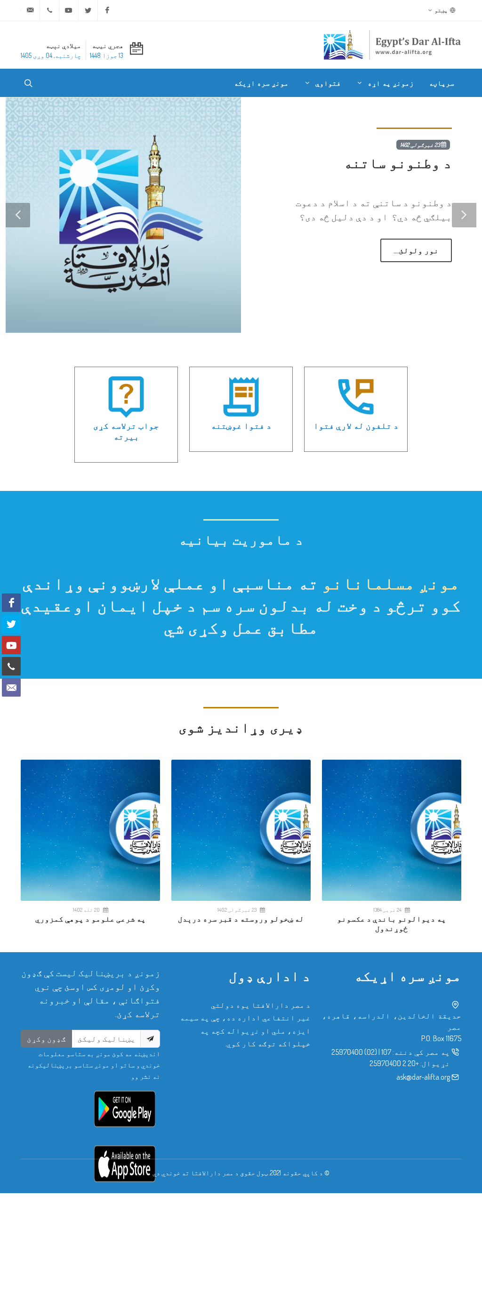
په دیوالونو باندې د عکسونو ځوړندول (391, 923)
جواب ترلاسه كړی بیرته (126, 430)
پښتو (441, 10)
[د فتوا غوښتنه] (241, 396)
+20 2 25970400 (394, 1063)
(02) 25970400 (354, 1052)
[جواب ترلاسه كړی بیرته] (126, 396)
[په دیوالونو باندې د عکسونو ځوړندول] (391, 830)
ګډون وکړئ (46, 1038)
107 (386, 1052)
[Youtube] (68, 10)
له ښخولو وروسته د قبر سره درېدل (241, 918)
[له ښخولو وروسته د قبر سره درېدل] (241, 830)
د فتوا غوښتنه (241, 425)
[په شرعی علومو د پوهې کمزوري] (90, 830)
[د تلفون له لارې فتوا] (355, 396)
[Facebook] (107, 10)
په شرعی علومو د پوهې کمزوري (90, 918)
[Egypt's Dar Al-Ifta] (392, 44)
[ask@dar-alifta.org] (30, 10)
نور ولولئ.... (416, 250)
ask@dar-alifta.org (423, 1077)
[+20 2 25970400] (49, 10)
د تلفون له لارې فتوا (356, 425)
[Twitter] (88, 10)
